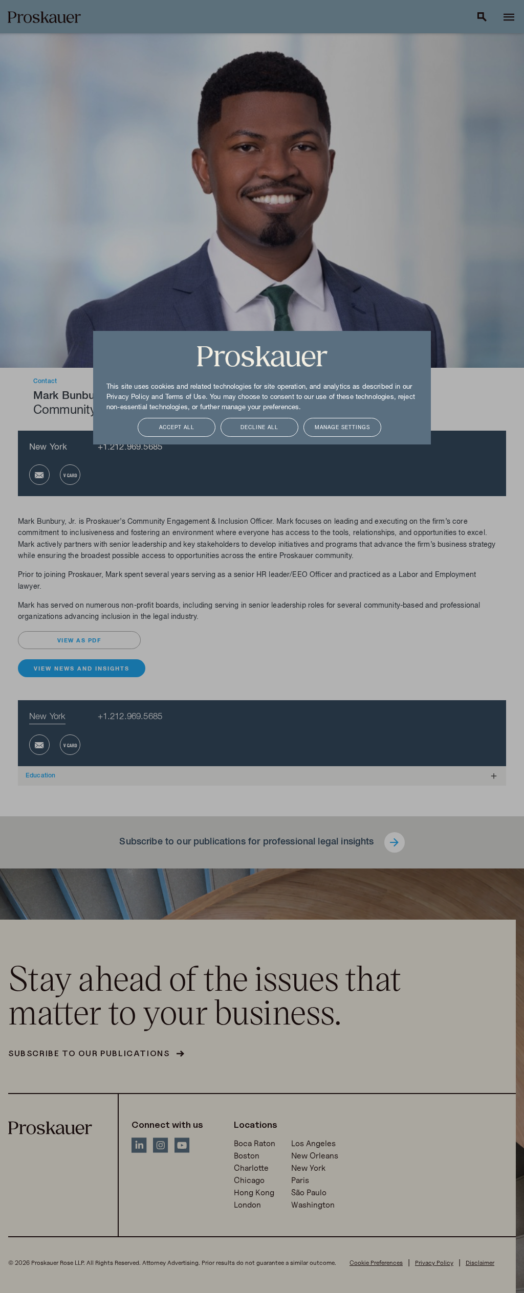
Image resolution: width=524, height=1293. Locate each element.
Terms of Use (185, 397)
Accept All (176, 428)
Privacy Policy (127, 397)
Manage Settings (342, 428)
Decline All (259, 428)
